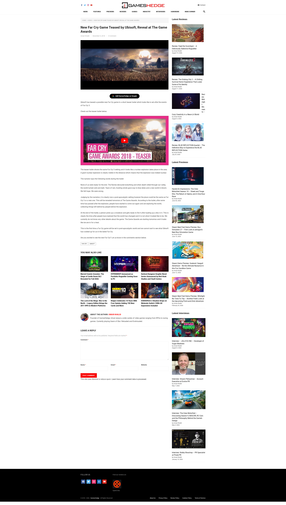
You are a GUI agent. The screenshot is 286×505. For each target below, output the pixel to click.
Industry (146, 11)
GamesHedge (94, 498)
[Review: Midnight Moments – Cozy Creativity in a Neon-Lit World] (186, 101)
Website (144, 365)
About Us (153, 498)
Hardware (175, 11)
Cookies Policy (187, 498)
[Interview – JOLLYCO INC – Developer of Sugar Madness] (188, 328)
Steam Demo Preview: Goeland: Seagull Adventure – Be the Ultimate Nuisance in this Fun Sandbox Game (188, 265)
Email (113, 365)
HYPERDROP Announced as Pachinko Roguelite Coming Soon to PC (124, 276)
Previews (110, 11)
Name (83, 365)
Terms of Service (200, 498)
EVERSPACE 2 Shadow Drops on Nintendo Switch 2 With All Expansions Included (154, 303)
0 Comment (112, 36)
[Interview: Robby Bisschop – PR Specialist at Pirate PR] (188, 439)
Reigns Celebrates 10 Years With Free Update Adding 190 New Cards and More (124, 303)
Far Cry (84, 244)
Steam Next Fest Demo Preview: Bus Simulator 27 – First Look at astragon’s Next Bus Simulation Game (187, 229)
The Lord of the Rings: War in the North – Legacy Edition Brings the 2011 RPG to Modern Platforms (94, 303)
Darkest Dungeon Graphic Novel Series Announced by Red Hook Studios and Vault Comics (154, 276)
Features (97, 11)
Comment (84, 340)
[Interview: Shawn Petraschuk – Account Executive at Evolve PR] (188, 363)
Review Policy (174, 498)
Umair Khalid (85, 36)
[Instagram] (94, 481)
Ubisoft (92, 244)
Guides (134, 11)
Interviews (160, 11)
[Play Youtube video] (125, 140)
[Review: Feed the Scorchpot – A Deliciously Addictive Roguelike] (188, 33)
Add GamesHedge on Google (126, 96)
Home (84, 20)
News (85, 11)
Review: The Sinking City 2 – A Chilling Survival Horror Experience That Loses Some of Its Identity (187, 82)
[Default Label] (99, 481)
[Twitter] (88, 481)
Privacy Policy (163, 498)
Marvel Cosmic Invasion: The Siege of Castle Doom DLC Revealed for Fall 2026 (92, 276)
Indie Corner (190, 11)
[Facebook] (83, 481)
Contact (202, 5)
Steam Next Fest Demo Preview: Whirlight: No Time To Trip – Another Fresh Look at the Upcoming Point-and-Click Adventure (188, 298)
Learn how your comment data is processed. (129, 379)
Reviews (123, 11)
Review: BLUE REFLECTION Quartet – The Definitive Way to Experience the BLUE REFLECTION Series (188, 147)
